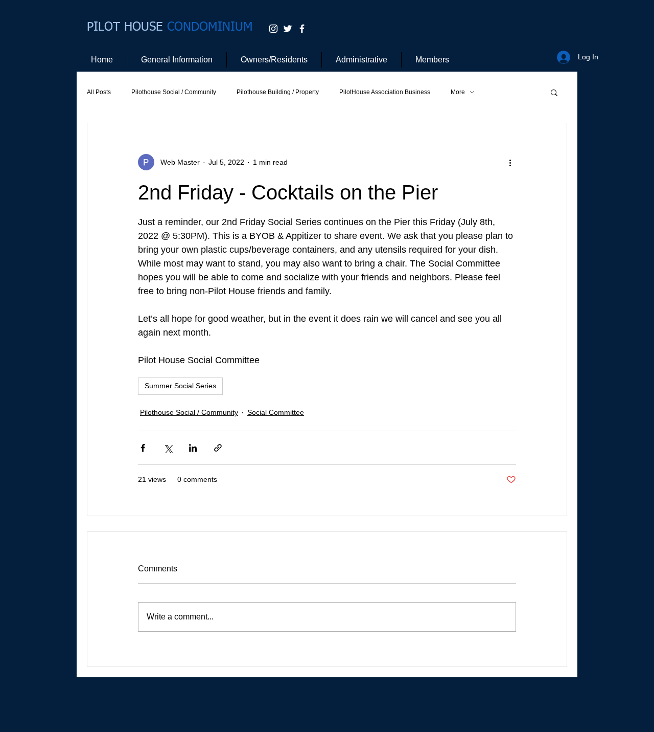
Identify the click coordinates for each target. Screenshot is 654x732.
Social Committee (275, 412)
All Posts (99, 92)
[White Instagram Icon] (273, 28)
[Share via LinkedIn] (193, 448)
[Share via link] (218, 448)
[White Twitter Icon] (287, 28)
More (458, 92)
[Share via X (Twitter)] (168, 448)
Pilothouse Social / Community (173, 92)
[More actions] (510, 162)
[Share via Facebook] (143, 448)
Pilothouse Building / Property (278, 92)
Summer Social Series (180, 386)
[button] (554, 92)
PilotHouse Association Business (384, 92)
